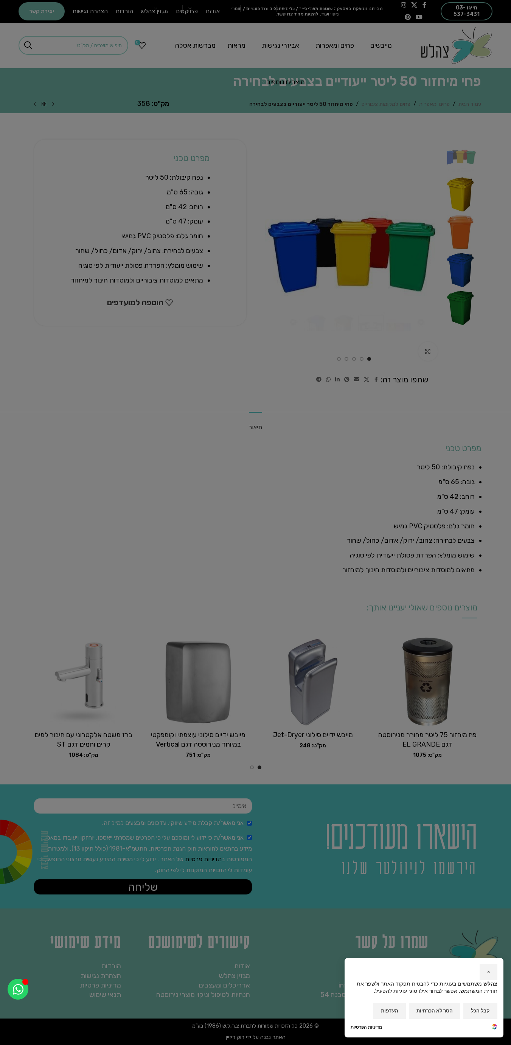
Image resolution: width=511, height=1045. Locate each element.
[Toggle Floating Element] (18, 989)
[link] (494, 1027)
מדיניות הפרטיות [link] (366, 1027)
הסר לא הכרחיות (434, 1010)
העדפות (389, 1010)
